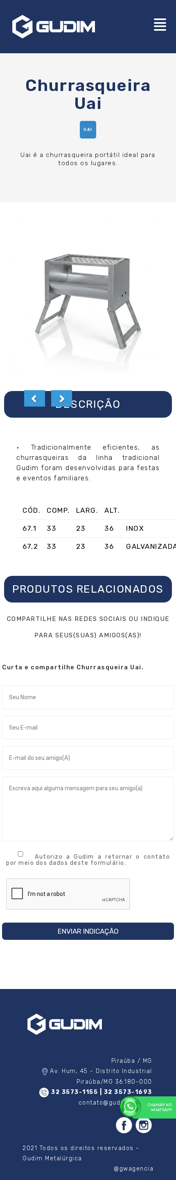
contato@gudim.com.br (115, 1102)
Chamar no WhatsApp (159, 1107)
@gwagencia (133, 1168)
